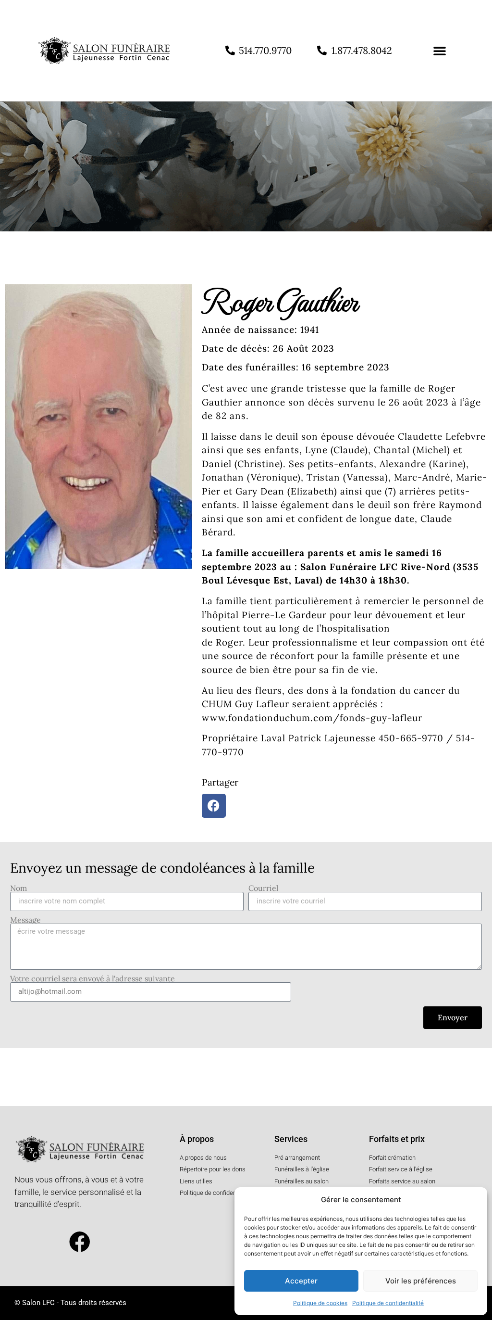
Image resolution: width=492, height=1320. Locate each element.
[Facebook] (80, 1242)
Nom (18, 888)
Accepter (301, 1280)
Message (25, 920)
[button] (440, 50)
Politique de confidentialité (388, 1303)
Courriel (263, 888)
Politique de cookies (320, 1303)
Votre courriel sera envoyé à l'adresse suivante (92, 978)
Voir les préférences (420, 1280)
